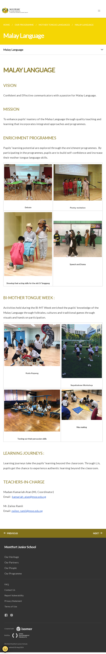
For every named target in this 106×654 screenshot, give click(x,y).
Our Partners (11, 562)
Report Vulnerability (14, 595)
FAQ (6, 584)
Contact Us (9, 590)
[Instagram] (12, 615)
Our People (10, 567)
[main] (53, 278)
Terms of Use (10, 606)
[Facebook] (7, 615)
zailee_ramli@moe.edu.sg (27, 510)
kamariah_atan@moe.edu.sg (29, 496)
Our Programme (13, 573)
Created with (9, 629)
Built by (7, 635)
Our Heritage (11, 556)
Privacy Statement (13, 601)
